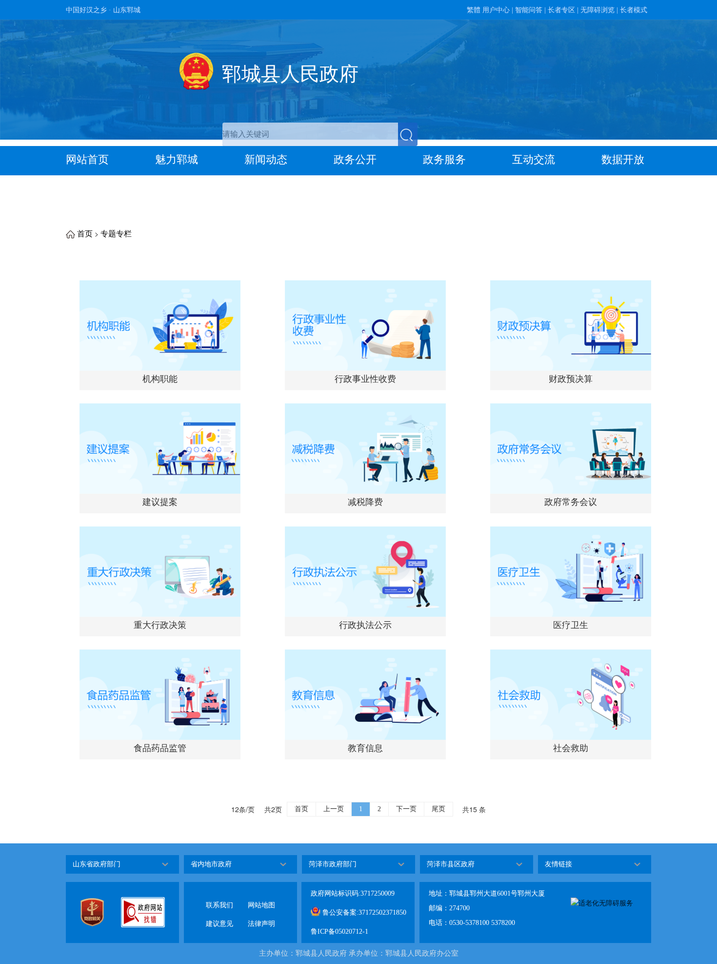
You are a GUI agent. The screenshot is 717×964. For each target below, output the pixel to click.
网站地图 (261, 897)
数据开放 (622, 159)
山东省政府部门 (96, 864)
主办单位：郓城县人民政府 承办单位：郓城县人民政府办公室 (358, 952)
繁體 (473, 10)
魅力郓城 (176, 159)
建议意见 (219, 916)
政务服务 (444, 159)
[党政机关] (92, 912)
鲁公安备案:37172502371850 (363, 912)
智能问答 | (530, 10)
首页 (85, 234)
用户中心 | (497, 10)
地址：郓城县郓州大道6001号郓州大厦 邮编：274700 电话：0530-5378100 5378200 (487, 908)
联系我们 (219, 897)
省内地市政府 (211, 864)
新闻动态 (265, 159)
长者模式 (633, 10)
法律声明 (261, 916)
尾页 (438, 809)
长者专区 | (563, 10)
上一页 (333, 809)
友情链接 (558, 864)
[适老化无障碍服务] (602, 903)
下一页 (406, 809)
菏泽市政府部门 (333, 864)
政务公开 (355, 159)
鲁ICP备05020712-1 (339, 931)
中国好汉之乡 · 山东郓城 (103, 10)
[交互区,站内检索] (320, 134)
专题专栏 (116, 234)
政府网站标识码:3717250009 (353, 893)
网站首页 (87, 159)
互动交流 (533, 159)
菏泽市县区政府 (451, 864)
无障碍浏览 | (599, 10)
